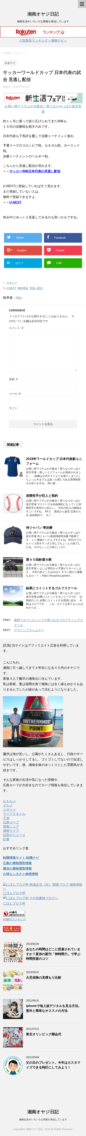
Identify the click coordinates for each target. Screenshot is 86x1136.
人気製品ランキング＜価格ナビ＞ (43, 40)
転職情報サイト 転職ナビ (21, 857)
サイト (13, 408)
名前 (13, 379)
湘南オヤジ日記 (43, 13)
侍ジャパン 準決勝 (39, 527)
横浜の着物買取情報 (17, 868)
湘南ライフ (11, 830)
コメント (16, 327)
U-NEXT (15, 202)
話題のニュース (14, 835)
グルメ (8, 805)
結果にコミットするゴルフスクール (51, 588)
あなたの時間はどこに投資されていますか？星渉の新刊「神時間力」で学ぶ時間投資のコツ (53, 953)
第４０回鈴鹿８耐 (39, 559)
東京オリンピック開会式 (43, 1034)
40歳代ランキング (14, 919)
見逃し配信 (36, 288)
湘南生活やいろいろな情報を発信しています (43, 1119)
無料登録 (23, 288)
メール (15, 393)
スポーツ (12, 282)
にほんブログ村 (14, 893)
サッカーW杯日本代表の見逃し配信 (34, 171)
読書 (6, 839)
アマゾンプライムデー (29, 630)
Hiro (19, 297)
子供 (6, 818)
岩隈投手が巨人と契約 (42, 495)
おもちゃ (9, 801)
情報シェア (11, 826)
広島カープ (11, 822)
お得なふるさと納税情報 (20, 874)
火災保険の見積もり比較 (43, 977)
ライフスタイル (14, 814)
